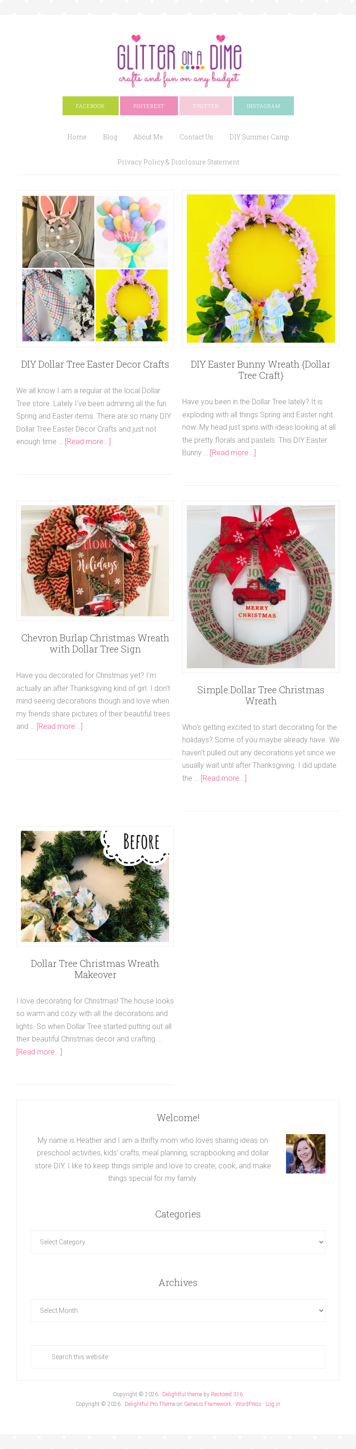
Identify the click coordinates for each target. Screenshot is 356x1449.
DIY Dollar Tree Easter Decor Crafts (95, 364)
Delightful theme (182, 1394)
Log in (273, 1404)
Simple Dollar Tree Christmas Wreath (260, 695)
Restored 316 (227, 1394)
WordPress (248, 1404)
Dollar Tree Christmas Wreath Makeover (95, 968)
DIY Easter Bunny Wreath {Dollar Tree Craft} (261, 369)
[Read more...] (88, 441)
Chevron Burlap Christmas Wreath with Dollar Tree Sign (95, 643)
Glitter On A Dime (178, 61)
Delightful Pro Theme (150, 1404)
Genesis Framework (207, 1404)
